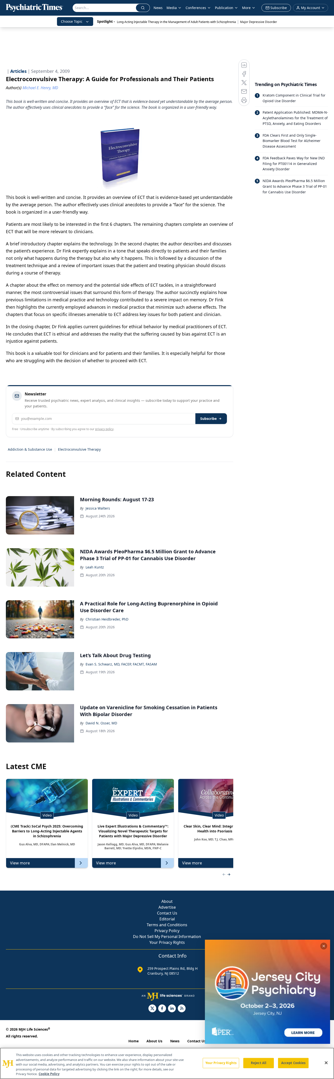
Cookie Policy (49, 1074)
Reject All (258, 1063)
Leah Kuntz (95, 567)
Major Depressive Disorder (258, 22)
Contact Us (167, 913)
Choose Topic (71, 21)
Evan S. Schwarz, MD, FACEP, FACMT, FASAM (121, 664)
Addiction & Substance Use (30, 449)
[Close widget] (323, 946)
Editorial (167, 919)
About (167, 901)
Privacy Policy (167, 930)
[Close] (326, 1062)
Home (133, 1041)
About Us (154, 1041)
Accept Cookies (293, 1063)
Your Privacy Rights (167, 942)
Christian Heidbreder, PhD (107, 619)
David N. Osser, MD (101, 723)
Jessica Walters (98, 508)
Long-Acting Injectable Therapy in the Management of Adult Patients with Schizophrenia (176, 22)
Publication (224, 7)
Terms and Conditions (167, 924)
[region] (167, 1063)
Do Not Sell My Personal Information (167, 936)
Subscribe (208, 418)
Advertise (167, 907)
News (158, 7)
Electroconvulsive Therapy (79, 449)
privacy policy (104, 429)
